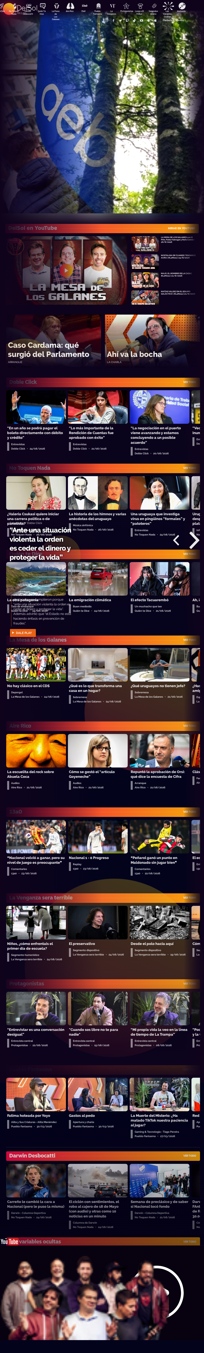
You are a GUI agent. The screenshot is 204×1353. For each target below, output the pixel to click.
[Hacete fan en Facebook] (113, 20)
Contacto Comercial (173, 20)
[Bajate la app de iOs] (155, 20)
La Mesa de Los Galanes (55, 13)
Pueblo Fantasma (97, 12)
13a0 (83, 11)
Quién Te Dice (42, 12)
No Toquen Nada (14, 12)
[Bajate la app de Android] (148, 20)
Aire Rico (70, 11)
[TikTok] (134, 20)
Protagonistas (125, 11)
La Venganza (111, 12)
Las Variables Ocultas (167, 13)
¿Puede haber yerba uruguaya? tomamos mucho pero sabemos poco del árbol (37, 548)
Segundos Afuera (153, 12)
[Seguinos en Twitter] (120, 20)
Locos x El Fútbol (139, 12)
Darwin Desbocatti (28, 12)
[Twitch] (127, 20)
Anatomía (181, 11)
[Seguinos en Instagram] (106, 20)
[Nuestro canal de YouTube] (141, 20)
